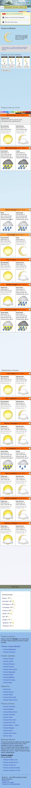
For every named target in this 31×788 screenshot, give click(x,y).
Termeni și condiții (8, 782)
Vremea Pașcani (8, 692)
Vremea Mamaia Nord (10, 712)
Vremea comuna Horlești (10, 646)
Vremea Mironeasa (9, 680)
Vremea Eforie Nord (9, 720)
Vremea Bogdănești (9, 649)
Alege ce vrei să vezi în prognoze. (15, 17)
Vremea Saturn (8, 730)
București (5, 601)
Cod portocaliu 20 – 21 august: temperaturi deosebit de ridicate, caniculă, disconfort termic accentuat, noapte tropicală (14, 48)
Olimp (17, 725)
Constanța (5, 607)
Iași (3, 616)
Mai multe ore (6, 70)
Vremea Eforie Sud (9, 722)
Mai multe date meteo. (11, 22)
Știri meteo (15, 7)
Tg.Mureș (5, 623)
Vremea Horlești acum (10, 760)
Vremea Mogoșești (9, 672)
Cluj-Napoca (6, 604)
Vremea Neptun (8, 725)
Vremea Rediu (7, 682)
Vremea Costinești (9, 714)
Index (2, 7)
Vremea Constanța (9, 706)
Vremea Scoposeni (9, 652)
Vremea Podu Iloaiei (9, 697)
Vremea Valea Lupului (10, 669)
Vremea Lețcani (8, 661)
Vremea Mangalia (8, 728)
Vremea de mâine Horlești (11, 768)
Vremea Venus (7, 736)
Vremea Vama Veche (9, 733)
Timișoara (5, 626)
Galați (4, 613)
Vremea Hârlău (8, 694)
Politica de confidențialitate (11, 784)
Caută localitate (8, 7)
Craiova (4, 610)
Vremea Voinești (8, 659)
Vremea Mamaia (8, 709)
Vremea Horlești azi (9, 765)
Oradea (4, 620)
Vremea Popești (8, 674)
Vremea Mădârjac (8, 677)
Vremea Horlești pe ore (10, 762)
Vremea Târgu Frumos (10, 700)
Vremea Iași (7, 689)
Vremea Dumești (8, 666)
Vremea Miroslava (9, 664)
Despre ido (5, 781)
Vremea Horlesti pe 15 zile (11, 770)
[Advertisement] (15, 88)
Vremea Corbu (7, 717)
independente (10, 752)
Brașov (4, 598)
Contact (21, 7)
